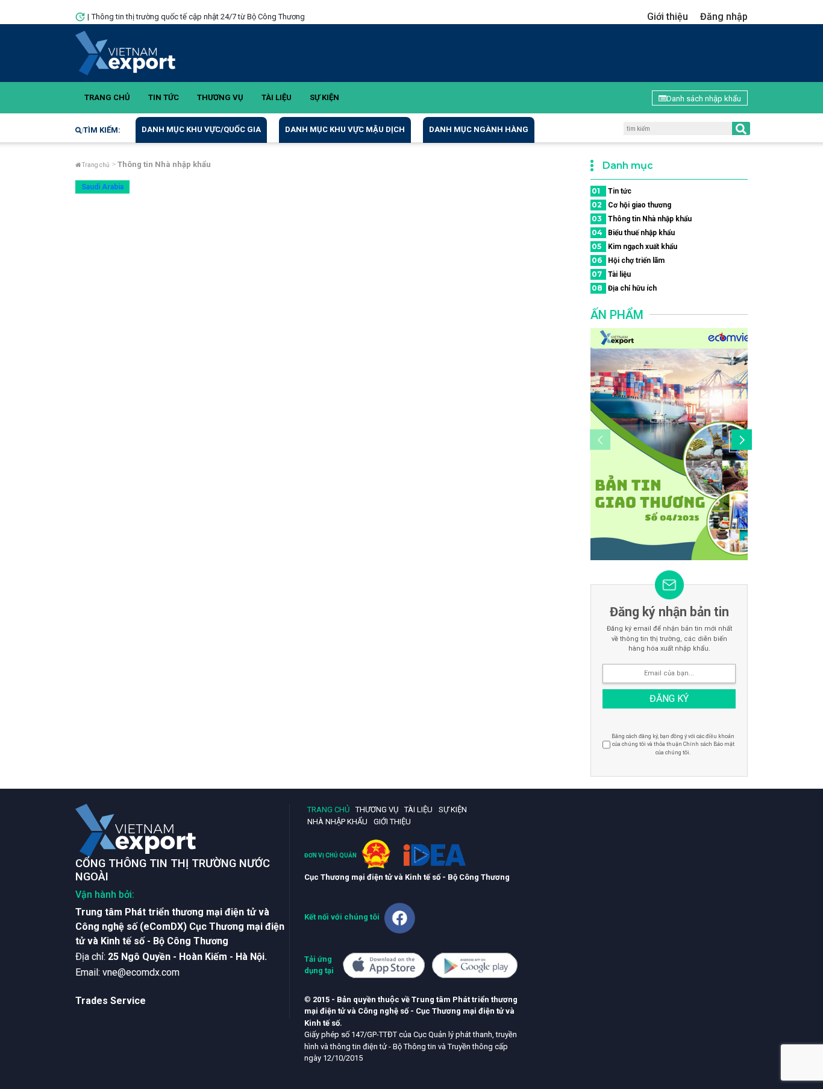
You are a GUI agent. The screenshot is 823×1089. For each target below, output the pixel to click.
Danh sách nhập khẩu (703, 98)
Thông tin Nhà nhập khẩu (642, 218)
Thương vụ (220, 97)
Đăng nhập (724, 16)
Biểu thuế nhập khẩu (633, 232)
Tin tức (163, 97)
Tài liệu (276, 97)
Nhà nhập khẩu (337, 821)
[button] (740, 441)
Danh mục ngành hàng (478, 129)
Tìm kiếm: (101, 129)
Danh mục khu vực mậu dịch (345, 129)
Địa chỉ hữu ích (624, 287)
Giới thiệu (667, 16)
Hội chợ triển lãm (628, 260)
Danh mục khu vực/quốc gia (201, 129)
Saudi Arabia (102, 187)
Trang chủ (107, 97)
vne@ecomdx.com (141, 972)
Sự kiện (324, 97)
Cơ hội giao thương (631, 204)
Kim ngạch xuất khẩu (634, 246)
